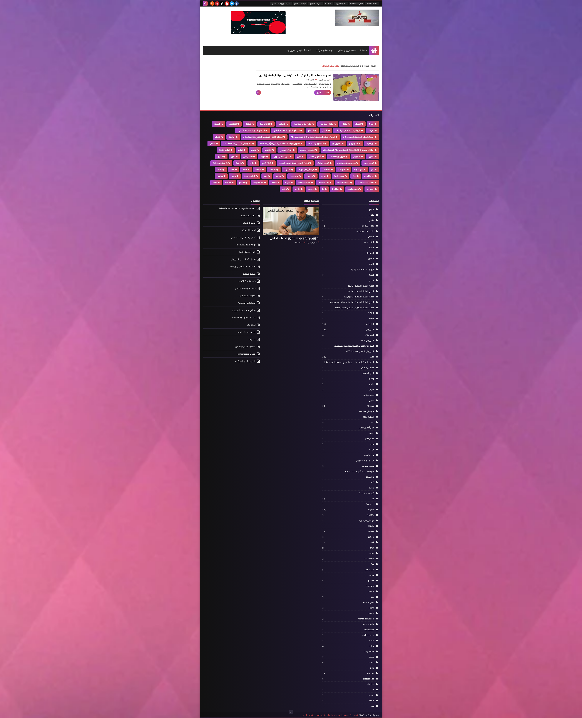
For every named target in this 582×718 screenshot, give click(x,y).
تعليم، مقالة (224, 150)
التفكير (217, 124)
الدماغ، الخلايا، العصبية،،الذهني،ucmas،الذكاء (263, 137)
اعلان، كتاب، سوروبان (302, 124)
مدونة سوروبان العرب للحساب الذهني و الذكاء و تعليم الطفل (329, 715)
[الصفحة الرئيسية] (374, 50)
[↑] (291, 712)
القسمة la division (247, 252)
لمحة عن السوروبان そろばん (243, 266)
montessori (324, 183)
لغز (372, 169)
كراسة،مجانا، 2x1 (219, 163)
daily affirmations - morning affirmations (237, 208)
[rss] (212, 3)
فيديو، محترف (323, 163)
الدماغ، (311, 130)
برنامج (253, 150)
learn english (250, 176)
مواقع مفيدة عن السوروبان (244, 310)
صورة (263, 156)
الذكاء (218, 137)
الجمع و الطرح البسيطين (245, 347)
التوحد (371, 130)
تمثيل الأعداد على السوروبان (243, 259)
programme (258, 183)
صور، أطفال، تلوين (281, 156)
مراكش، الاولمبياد (306, 169)
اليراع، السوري (286, 150)
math (233, 176)
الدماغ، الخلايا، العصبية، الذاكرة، (251, 130)
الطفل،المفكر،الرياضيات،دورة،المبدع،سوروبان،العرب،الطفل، (348, 150)
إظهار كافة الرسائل (330, 66)
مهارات (287, 169)
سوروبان (356, 156)
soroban (370, 189)
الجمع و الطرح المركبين (245, 361)
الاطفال (248, 124)
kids (265, 176)
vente (297, 189)
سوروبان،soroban (337, 156)
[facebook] (236, 3)
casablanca (369, 176)
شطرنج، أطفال (315, 156)
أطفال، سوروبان (326, 124)
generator (294, 176)
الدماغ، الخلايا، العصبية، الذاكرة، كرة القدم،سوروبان (313, 137)
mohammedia (343, 183)
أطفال (358, 124)
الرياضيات (370, 143)
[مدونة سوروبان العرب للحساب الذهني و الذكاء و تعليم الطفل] (357, 18)
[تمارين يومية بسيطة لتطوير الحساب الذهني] (291, 221)
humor (278, 176)
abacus (272, 169)
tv (323, 189)
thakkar (335, 189)
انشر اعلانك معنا (356, 3)
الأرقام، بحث (265, 124)
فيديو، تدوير (369, 163)
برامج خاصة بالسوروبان (246, 245)
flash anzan (339, 176)
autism (258, 169)
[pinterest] (217, 3)
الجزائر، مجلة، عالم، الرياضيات (348, 130)
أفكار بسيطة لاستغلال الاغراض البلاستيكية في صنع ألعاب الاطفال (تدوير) (295, 75)
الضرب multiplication (246, 354)
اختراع (371, 124)
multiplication (304, 183)
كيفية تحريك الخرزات (247, 281)
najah (287, 183)
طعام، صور (248, 156)
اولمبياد (268, 150)
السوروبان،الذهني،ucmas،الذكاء (237, 143)
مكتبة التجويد (340, 3)
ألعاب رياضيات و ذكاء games (243, 237)
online (274, 183)
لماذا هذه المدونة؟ (247, 303)
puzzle (242, 183)
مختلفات (326, 169)
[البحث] (205, 3)
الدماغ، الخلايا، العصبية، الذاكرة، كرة (358, 137)
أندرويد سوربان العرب (246, 332)
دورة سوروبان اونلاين (347, 50)
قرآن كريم (266, 163)
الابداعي (281, 124)
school (228, 183)
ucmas (311, 189)
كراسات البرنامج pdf (324, 50)
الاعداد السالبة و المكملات (244, 317)
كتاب (252, 163)
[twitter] (232, 3)
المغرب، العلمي (307, 150)
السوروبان (353, 143)
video (284, 189)
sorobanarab (353, 189)
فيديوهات (251, 325)
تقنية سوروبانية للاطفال (281, 3)
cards (219, 169)
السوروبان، (336, 143)
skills (215, 183)
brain (232, 169)
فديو (233, 156)
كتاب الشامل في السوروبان (299, 50)
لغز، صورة (358, 169)
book (245, 169)
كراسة (239, 163)
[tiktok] (222, 3)
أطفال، (344, 124)
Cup (354, 176)
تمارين (371, 156)
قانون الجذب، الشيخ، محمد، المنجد (294, 163)
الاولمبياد (233, 124)
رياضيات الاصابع (300, 3)
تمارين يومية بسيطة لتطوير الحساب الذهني (294, 237)
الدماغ (324, 130)
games (310, 176)
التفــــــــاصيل (322, 92)
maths (220, 176)
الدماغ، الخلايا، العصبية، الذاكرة (286, 130)
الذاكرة (232, 137)
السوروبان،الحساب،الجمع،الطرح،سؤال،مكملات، (280, 143)
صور (299, 156)
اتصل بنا (328, 3)
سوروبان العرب (312, 242)
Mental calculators (366, 183)
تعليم (240, 150)
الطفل (212, 143)
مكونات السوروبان (248, 296)
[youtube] (227, 3)
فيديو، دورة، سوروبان (346, 163)
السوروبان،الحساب (316, 143)
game (323, 176)
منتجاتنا (363, 50)
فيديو (220, 156)
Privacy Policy (372, 3)
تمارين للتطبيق (315, 3)
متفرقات (342, 169)
